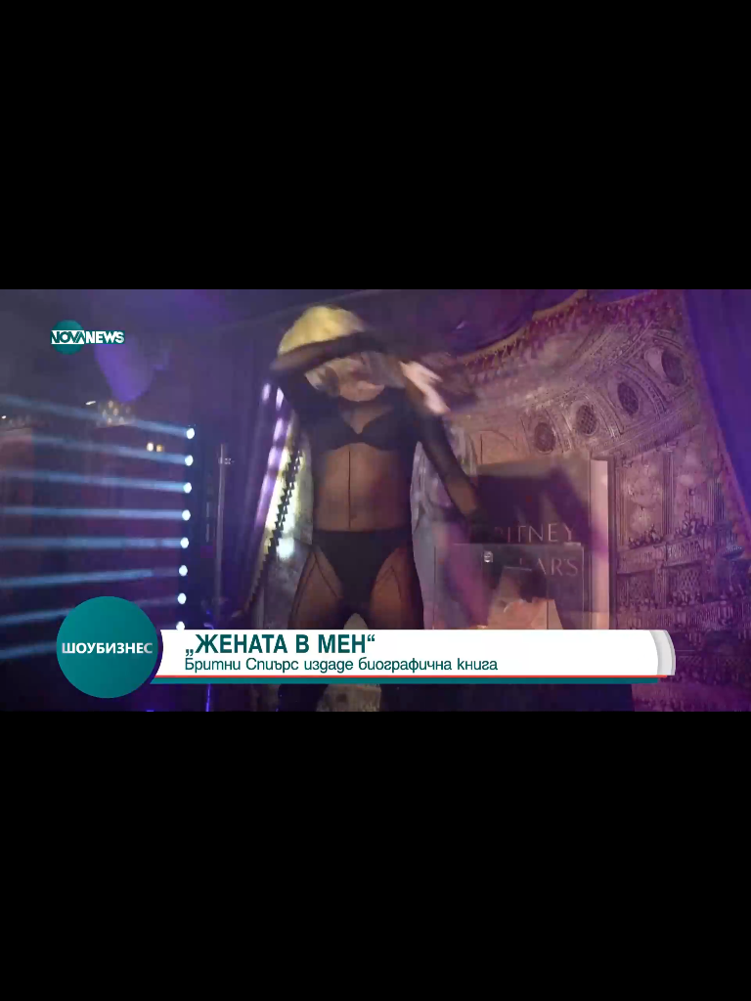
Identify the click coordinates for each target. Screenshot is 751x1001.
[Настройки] (713, 34)
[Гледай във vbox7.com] (715, 975)
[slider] (88, 948)
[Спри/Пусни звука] (74, 975)
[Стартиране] (33, 975)
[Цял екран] (674, 975)
